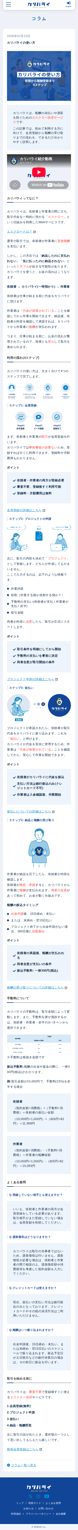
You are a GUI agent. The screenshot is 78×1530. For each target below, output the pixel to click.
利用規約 (16, 1513)
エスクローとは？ (19, 231)
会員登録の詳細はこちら (24, 510)
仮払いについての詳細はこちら (29, 811)
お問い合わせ (46, 1508)
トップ (20, 1503)
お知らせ (28, 1508)
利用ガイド (34, 1503)
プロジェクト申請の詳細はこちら (30, 679)
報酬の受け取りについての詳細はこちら (35, 987)
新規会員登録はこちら (23, 1449)
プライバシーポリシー (38, 1513)
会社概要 (61, 1513)
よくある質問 (53, 1503)
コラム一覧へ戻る (23, 1465)
